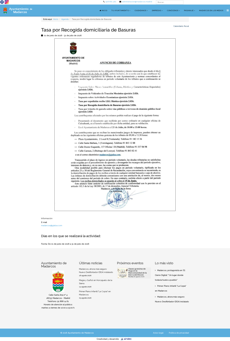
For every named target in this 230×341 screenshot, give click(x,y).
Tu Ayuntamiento (120, 10)
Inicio (104, 10)
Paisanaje (189, 10)
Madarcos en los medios (211, 10)
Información (46, 218)
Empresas (156, 10)
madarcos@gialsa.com (51, 225)
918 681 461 (111, 2)
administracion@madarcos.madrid (137, 2)
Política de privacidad (179, 333)
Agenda (65, 19)
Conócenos (172, 10)
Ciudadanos (140, 10)
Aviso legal (158, 333)
